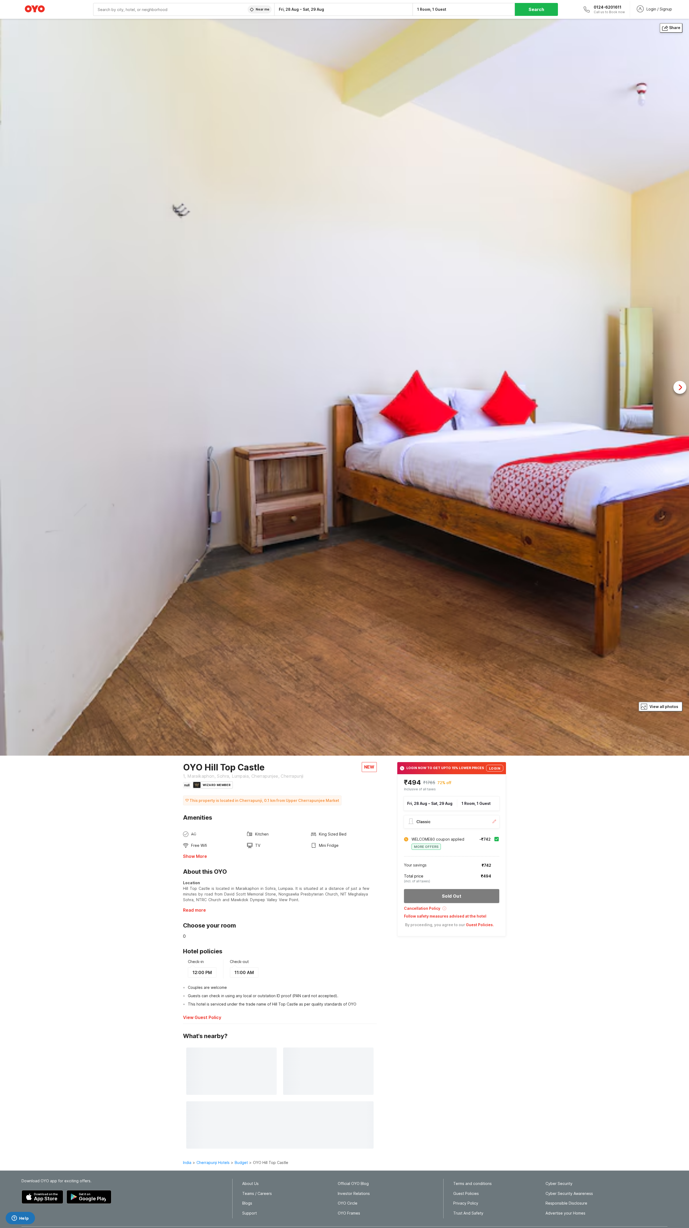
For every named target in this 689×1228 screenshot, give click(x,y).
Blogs (247, 1203)
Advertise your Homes (565, 1213)
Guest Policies (466, 1193)
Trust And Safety (468, 1213)
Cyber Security (559, 1183)
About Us (250, 1183)
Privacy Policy (465, 1203)
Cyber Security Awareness (569, 1193)
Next (679, 387)
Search (536, 9)
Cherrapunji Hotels (213, 1162)
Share (674, 27)
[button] (451, 910)
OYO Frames (349, 1213)
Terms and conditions (472, 1183)
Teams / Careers (257, 1193)
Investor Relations (354, 1193)
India (187, 1162)
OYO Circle (347, 1203)
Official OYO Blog (353, 1183)
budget (241, 1162)
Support (249, 1213)
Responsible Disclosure (566, 1203)
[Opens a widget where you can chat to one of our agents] (20, 1218)
